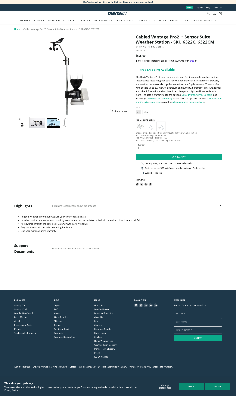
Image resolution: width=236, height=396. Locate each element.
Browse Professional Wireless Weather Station (54, 366)
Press (97, 352)
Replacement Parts (23, 325)
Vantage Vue (20, 305)
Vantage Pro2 (20, 309)
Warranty (58, 333)
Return (57, 325)
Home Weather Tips (103, 340)
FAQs (56, 309)
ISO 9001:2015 (101, 356)
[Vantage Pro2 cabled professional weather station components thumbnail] (38, 122)
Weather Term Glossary (105, 344)
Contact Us (217, 7)
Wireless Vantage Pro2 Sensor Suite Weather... (151, 366)
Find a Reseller (61, 317)
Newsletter (99, 305)
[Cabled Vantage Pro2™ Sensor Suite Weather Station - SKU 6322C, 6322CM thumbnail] (53, 122)
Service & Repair (62, 329)
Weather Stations (31, 20)
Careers (98, 325)
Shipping (58, 321)
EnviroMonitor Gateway (160, 98)
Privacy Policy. (11, 390)
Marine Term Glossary (104, 348)
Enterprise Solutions (151, 20)
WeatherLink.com (102, 309)
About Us (98, 317)
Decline (218, 386)
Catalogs (98, 336)
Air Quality (55, 20)
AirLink (17, 321)
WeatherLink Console (24, 313)
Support (199, 7)
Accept (191, 386)
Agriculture (124, 20)
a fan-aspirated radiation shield (188, 101)
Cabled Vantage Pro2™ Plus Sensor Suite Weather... (103, 366)
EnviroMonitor (20, 317)
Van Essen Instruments (25, 333)
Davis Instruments (151, 46)
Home (17, 29)
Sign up (198, 338)
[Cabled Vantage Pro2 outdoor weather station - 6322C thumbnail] (21, 122)
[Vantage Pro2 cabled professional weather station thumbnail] (64, 122)
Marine (174, 20)
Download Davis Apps (104, 313)
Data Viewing (102, 20)
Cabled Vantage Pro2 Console (197, 94)
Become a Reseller (103, 329)
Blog (208, 7)
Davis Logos (100, 333)
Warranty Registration (64, 336)
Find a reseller (199, 168)
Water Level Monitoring (200, 20)
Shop (189, 7)
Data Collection (78, 20)
